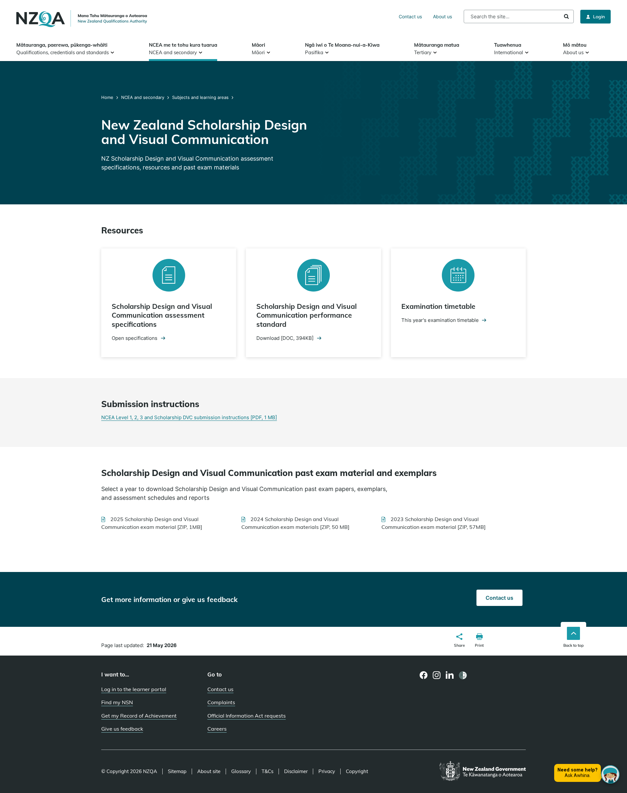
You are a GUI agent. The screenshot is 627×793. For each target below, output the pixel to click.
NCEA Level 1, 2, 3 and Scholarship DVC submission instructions (189, 417)
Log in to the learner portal (133, 689)
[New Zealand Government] (482, 771)
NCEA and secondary (142, 97)
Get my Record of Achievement (139, 715)
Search (566, 16)
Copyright (357, 771)
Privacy (326, 771)
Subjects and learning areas (200, 97)
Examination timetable (438, 306)
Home (108, 97)
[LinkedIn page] (450, 675)
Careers (217, 728)
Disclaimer (296, 771)
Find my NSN (117, 702)
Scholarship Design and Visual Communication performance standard (306, 315)
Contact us (410, 16)
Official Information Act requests (246, 715)
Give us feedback (122, 728)
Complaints (221, 702)
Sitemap (177, 771)
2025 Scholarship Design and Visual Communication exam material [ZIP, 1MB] (151, 523)
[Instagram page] (437, 675)
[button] (459, 641)
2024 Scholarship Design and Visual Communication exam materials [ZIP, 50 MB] (295, 523)
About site (208, 771)
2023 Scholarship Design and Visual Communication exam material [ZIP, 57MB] (433, 523)
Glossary (241, 771)
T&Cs (267, 771)
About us (442, 16)
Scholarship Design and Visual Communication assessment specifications (162, 315)
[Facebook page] (424, 675)
